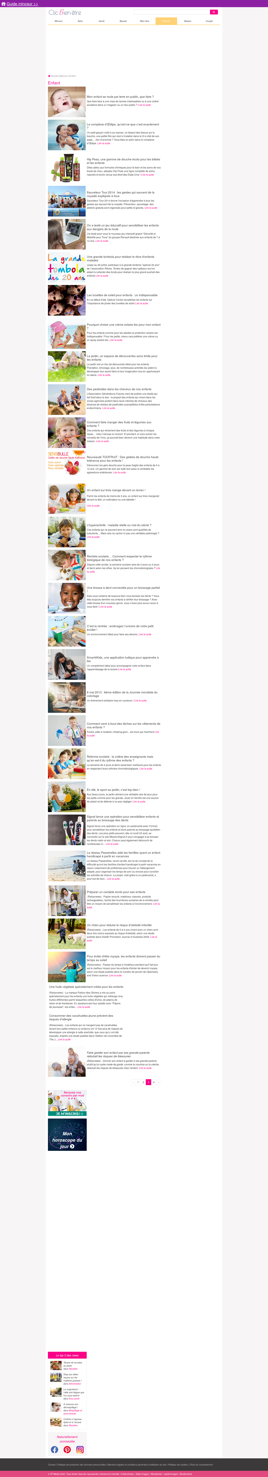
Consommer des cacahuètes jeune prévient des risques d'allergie (81, 1017)
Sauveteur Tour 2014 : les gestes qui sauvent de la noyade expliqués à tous (120, 194)
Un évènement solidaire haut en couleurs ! (110, 700)
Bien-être (144, 21)
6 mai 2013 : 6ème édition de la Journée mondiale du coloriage (122, 694)
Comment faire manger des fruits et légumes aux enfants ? (119, 424)
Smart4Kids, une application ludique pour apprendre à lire (123, 659)
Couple (209, 21)
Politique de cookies (178, 1464)
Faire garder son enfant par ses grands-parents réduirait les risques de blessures (118, 1054)
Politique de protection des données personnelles (81, 1464)
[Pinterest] (67, 1451)
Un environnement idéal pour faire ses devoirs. (113, 634)
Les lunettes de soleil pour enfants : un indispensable (122, 295)
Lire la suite (144, 105)
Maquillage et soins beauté (72, 1412)
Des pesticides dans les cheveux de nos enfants (119, 389)
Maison (187, 21)
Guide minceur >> (22, 3)
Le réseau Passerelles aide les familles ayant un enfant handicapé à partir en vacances (123, 854)
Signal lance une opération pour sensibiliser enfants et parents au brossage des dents (123, 818)
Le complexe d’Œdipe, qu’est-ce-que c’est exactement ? (123, 126)
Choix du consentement (201, 1464)
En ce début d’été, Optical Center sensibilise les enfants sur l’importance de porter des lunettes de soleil (119, 301)
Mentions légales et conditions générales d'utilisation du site (137, 1464)
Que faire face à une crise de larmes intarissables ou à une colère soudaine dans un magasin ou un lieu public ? (123, 103)
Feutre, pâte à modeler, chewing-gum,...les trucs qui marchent (121, 732)
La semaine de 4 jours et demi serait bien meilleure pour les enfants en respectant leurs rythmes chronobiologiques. (124, 766)
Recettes (73, 1368)
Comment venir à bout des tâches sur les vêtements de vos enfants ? (123, 725)
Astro (80, 21)
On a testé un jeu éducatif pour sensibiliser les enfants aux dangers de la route (123, 227)
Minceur (59, 21)
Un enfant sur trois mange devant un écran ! (116, 490)
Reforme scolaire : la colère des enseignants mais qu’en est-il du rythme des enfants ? (120, 758)
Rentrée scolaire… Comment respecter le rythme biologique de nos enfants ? (119, 558)
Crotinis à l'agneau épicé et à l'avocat (72, 1420)
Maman (166, 21)
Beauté (123, 21)
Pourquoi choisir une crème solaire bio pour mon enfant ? (124, 326)
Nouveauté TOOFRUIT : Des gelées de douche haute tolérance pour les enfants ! (123, 458)
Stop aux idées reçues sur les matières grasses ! (72, 1377)
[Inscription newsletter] (67, 1103)
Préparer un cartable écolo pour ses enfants (116, 892)
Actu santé (74, 1398)
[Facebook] (54, 1451)
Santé (102, 21)
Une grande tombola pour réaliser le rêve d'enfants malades (120, 258)
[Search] (214, 12)
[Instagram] (80, 1449)
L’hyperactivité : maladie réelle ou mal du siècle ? (119, 525)
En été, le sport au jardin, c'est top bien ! (113, 789)
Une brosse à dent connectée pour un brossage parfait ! (123, 589)
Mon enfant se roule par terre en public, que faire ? (120, 96)
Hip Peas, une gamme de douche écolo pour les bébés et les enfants (123, 161)
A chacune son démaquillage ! (70, 1406)
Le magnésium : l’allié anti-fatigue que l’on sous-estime (73, 1392)
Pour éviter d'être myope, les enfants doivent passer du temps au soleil (123, 958)
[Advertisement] (134, 50)
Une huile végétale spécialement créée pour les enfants (86, 986)
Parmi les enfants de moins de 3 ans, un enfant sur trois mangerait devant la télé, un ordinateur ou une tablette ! (123, 497)
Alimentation (75, 1383)
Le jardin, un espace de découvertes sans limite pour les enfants (122, 357)
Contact (52, 1464)
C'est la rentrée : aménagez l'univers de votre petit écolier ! (120, 628)
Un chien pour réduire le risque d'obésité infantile (119, 925)
